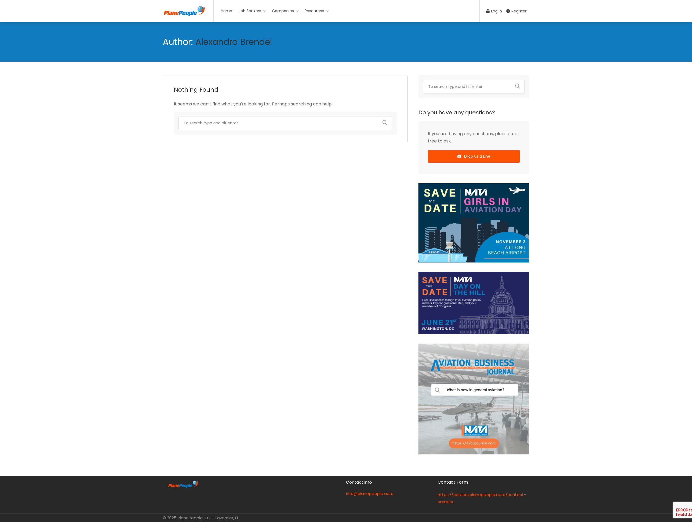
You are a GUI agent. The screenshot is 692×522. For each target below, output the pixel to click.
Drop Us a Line (476, 156)
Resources (314, 11)
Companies (283, 11)
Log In (496, 11)
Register (518, 11)
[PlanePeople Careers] (185, 9)
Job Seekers (250, 11)
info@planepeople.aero (370, 493)
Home (226, 11)
